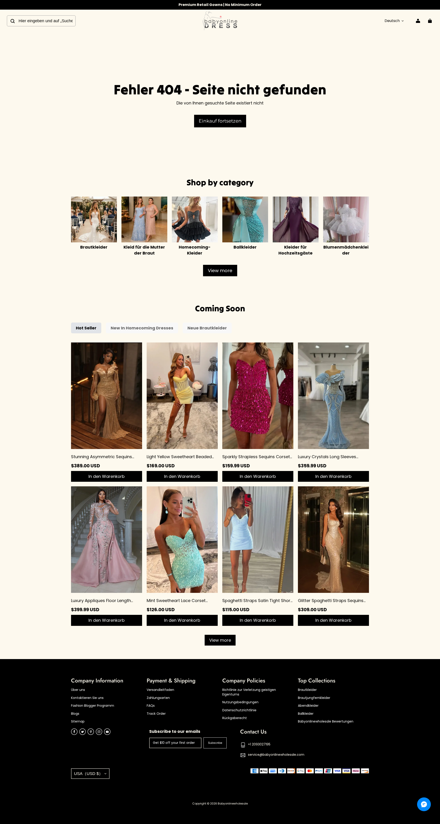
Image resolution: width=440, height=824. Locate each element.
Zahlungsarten (158, 698)
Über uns (78, 690)
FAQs (151, 706)
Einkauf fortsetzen (220, 121)
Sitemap (78, 721)
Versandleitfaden (160, 690)
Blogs (75, 714)
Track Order (156, 714)
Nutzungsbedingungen (240, 702)
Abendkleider (308, 706)
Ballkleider (306, 714)
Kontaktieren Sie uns (87, 698)
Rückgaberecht (234, 718)
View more (220, 270)
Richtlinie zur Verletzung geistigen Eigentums (249, 692)
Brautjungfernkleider (314, 698)
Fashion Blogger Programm (92, 706)
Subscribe (215, 743)
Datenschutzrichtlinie (239, 710)
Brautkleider (307, 690)
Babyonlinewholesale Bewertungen (325, 721)
